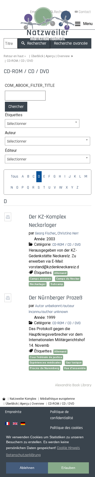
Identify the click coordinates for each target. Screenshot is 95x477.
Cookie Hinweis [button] (68, 448)
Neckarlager (38, 284)
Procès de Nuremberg (44, 368)
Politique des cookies (66, 427)
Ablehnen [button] (27, 468)
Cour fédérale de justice (46, 357)
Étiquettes (13, 115)
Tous (14, 176)
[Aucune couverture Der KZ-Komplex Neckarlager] (8, 219)
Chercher (16, 106)
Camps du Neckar (67, 278)
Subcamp (56, 284)
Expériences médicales (45, 362)
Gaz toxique (74, 362)
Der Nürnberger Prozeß (55, 297)
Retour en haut (14, 56)
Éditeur (11, 150)
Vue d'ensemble (75, 368)
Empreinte (13, 411)
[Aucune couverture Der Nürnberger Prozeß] (8, 300)
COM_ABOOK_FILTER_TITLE (26, 85)
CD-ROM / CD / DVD (66, 244)
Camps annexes (40, 278)
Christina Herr (68, 233)
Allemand (60, 273)
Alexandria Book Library (73, 385)
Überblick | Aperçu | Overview (50, 56)
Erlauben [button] (68, 468)
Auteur (10, 132)
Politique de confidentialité (61, 415)
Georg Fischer (45, 233)
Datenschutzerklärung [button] (23, 455)
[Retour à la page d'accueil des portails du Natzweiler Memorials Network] (47, 24)
